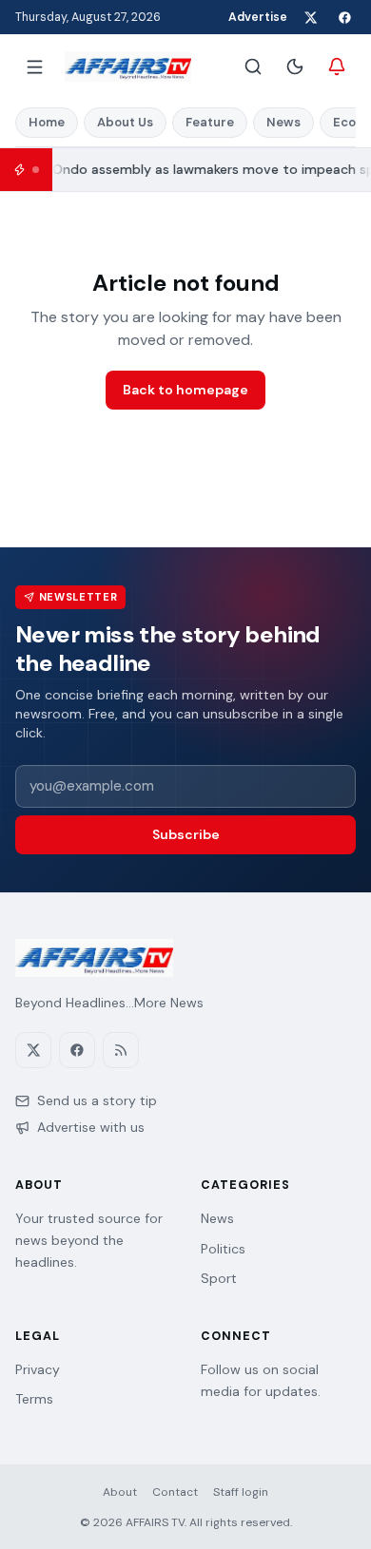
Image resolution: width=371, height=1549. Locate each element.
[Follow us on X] (310, 17)
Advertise (257, 17)
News (283, 122)
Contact (175, 1492)
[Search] (253, 67)
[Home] (128, 66)
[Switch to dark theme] (295, 67)
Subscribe (186, 834)
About (120, 1492)
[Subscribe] (337, 67)
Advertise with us (91, 1127)
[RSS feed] (121, 1050)
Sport (219, 1278)
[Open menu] (34, 67)
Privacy (37, 1369)
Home (47, 122)
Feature (210, 122)
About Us (125, 122)
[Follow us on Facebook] (344, 17)
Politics (223, 1248)
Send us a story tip (97, 1100)
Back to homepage (185, 389)
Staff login (240, 1492)
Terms (34, 1398)
